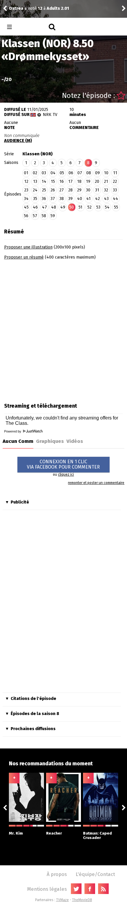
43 (106, 198)
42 (97, 198)
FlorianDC (50, 8)
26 (53, 190)
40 (79, 198)
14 (44, 181)
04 (53, 172)
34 (26, 198)
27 (61, 190)
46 (35, 207)
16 (61, 181)
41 (88, 198)
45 (26, 207)
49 (62, 207)
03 (44, 172)
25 (44, 190)
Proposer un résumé (24, 257)
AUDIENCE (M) (18, 140)
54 (107, 207)
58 (44, 215)
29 (79, 190)
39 (70, 198)
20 (97, 181)
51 (80, 207)
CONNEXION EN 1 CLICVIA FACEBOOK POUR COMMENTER (63, 464)
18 (79, 181)
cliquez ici (66, 474)
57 (35, 215)
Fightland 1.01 (97, 8)
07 (79, 172)
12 (26, 181)
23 (26, 190)
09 (97, 172)
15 (53, 181)
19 (88, 181)
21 (106, 181)
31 (97, 190)
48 (53, 207)
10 (106, 172)
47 (44, 207)
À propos (57, 874)
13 (35, 181)
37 (53, 198)
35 (35, 198)
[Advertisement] (63, 329)
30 (88, 190)
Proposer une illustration (28, 247)
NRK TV (50, 114)
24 (35, 190)
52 (89, 207)
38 (61, 198)
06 (71, 172)
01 (26, 172)
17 (70, 181)
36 (44, 198)
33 (115, 190)
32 (106, 190)
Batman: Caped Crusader (97, 835)
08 (88, 172)
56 (26, 215)
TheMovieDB (82, 900)
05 (62, 172)
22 (115, 181)
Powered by (13, 431)
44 (115, 198)
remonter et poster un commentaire (96, 483)
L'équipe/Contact (95, 874)
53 (98, 207)
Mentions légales (47, 889)
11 (115, 172)
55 (116, 207)
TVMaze (62, 900)
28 (70, 190)
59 (53, 215)
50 (71, 207)
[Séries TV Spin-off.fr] (33, 27)
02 (35, 172)
